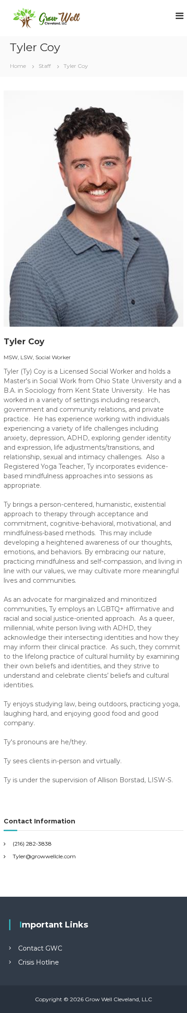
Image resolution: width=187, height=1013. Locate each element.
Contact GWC (40, 948)
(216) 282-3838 (32, 843)
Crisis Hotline (38, 962)
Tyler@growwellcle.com (44, 856)
